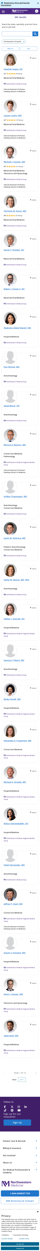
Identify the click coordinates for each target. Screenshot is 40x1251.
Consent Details (7, 1239)
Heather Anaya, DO (13, 69)
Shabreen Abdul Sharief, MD (17, 328)
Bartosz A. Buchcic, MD (15, 445)
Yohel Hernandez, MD (14, 865)
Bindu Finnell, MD (12, 699)
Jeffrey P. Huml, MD (13, 904)
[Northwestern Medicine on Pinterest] (13, 1110)
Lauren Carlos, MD (13, 115)
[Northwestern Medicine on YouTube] (20, 1110)
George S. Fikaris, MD (14, 660)
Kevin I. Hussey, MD (13, 994)
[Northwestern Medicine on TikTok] (7, 1110)
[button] (3, 11)
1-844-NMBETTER (20, 1193)
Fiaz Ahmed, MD (11, 367)
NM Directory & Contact (20, 1200)
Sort (28, 49)
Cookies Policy (24, 1239)
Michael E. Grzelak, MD (15, 782)
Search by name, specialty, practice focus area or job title (19, 25)
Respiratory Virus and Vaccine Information (15, 4)
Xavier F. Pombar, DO (14, 250)
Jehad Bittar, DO (12, 406)
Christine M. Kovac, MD (15, 211)
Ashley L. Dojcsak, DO (14, 619)
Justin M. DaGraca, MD (14, 538)
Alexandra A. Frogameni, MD (17, 740)
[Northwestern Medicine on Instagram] (20, 1107)
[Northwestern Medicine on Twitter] (13, 1107)
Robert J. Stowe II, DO (14, 289)
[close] (38, 4)
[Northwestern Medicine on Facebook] (7, 1107)
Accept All (20, 1244)
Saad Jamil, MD (11, 1035)
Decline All (20, 1248)
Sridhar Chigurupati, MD (15, 496)
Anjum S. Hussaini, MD (14, 952)
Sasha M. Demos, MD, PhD (16, 579)
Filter (10, 49)
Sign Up (17, 1122)
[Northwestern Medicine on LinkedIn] (27, 1107)
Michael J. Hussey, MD (14, 162)
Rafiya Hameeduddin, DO (16, 823)
